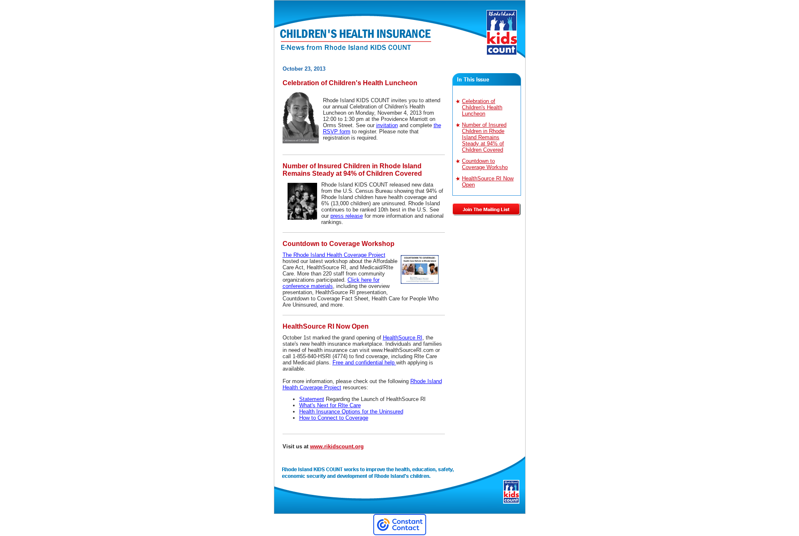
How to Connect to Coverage (333, 418)
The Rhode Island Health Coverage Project (334, 255)
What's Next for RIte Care (330, 405)
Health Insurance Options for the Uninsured (351, 411)
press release (346, 216)
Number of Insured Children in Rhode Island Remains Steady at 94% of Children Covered (484, 137)
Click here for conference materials (331, 283)
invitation (387, 125)
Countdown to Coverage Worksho (485, 164)
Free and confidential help (364, 362)
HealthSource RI (402, 337)
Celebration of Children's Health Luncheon (482, 107)
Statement (311, 399)
